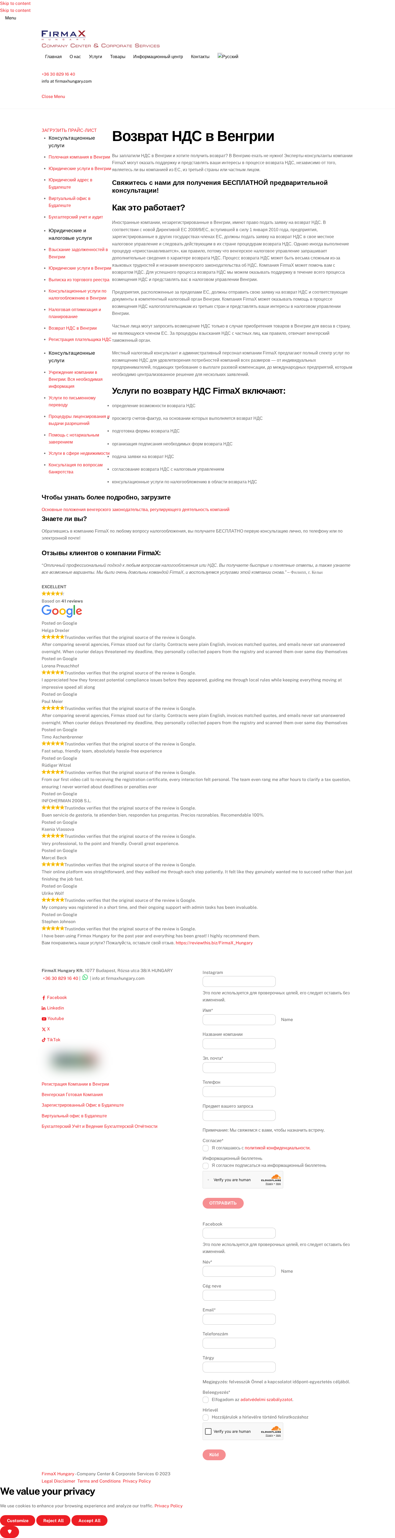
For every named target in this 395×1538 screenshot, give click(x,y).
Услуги (95, 56)
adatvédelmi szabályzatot (266, 1399)
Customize (17, 1520)
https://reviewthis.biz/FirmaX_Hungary (214, 942)
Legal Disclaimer (58, 1481)
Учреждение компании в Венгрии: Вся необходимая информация (76, 379)
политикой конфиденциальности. (278, 1147)
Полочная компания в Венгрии (79, 157)
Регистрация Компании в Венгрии (75, 1084)
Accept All (89, 1520)
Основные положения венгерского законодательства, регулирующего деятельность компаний (135, 509)
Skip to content (15, 3)
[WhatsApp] (85, 978)
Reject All (53, 1520)
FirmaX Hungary (58, 1473)
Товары (117, 56)
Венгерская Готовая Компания (72, 1094)
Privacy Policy (137, 1481)
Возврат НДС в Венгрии (73, 328)
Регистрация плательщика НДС (80, 339)
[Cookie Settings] (9, 1532)
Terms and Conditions (99, 1481)
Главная (53, 56)
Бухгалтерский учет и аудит (76, 217)
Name (287, 1019)
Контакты (200, 56)
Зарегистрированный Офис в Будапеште (83, 1105)
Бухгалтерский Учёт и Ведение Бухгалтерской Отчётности (99, 1126)
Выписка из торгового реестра (79, 279)
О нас (75, 56)
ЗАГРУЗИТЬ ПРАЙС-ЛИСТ (69, 130)
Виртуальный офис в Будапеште (74, 1115)
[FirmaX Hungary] (64, 39)
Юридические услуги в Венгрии (80, 168)
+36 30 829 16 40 (58, 74)
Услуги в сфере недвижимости (79, 453)
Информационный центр (158, 56)
